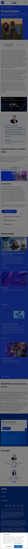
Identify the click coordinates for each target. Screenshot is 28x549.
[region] (14, 540)
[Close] (25, 534)
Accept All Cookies (18, 546)
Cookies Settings (9, 546)
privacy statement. (18, 543)
